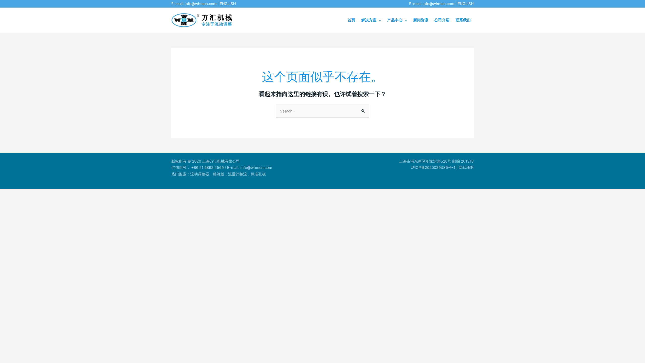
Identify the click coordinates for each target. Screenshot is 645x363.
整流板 (218, 174)
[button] (378, 20)
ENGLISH (228, 3)
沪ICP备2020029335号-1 (433, 167)
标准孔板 (258, 174)
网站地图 (466, 167)
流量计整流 (237, 174)
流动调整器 (199, 174)
